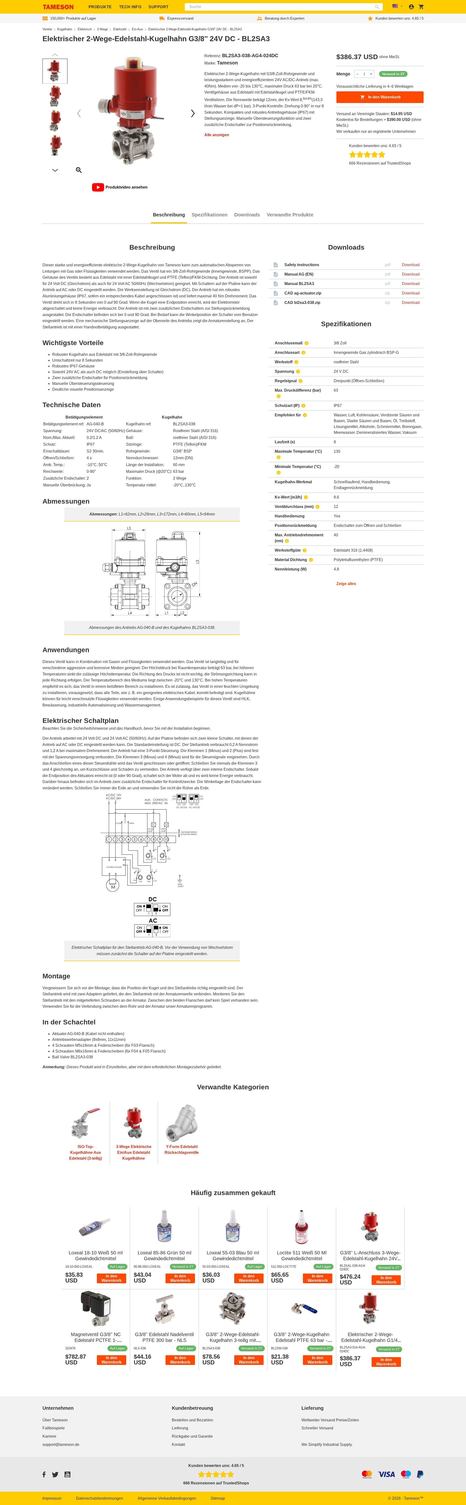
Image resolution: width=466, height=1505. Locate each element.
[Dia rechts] (79, 113)
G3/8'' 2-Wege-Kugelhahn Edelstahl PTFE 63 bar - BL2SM (301, 1340)
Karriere (49, 1436)
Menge (343, 73)
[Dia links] (193, 113)
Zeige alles (346, 584)
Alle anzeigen (216, 135)
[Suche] (378, 7)
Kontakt (178, 1444)
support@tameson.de (60, 1444)
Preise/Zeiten (347, 1420)
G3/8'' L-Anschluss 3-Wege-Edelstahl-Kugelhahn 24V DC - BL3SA (370, 1258)
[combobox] (284, 7)
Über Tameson (55, 1420)
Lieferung (180, 1428)
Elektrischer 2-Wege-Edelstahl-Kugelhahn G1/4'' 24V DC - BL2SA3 (370, 1340)
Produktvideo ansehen (127, 187)
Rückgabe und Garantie (192, 1436)
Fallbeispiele (53, 1428)
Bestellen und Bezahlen (192, 1420)
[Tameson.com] (58, 7)
